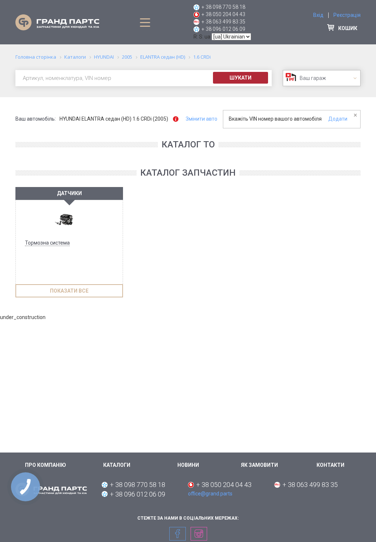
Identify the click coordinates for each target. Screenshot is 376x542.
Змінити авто (201, 119)
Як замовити (259, 465)
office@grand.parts (210, 494)
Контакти (330, 465)
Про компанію (45, 465)
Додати (337, 119)
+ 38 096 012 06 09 (223, 29)
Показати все (69, 291)
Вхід (318, 15)
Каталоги (116, 465)
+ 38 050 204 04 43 (223, 14)
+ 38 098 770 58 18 (223, 7)
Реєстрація (347, 15)
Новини (188, 465)
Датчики (69, 193)
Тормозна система (47, 243)
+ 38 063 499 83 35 (223, 22)
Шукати (240, 78)
